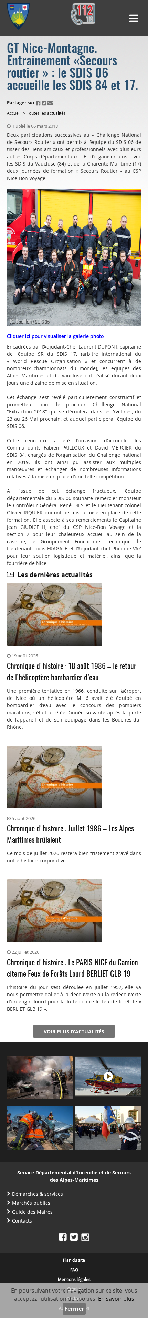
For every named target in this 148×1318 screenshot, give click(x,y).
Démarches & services (37, 1194)
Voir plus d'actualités (74, 1031)
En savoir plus (116, 1299)
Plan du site (74, 1260)
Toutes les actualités (46, 113)
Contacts (22, 1220)
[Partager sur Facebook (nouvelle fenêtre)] (38, 103)
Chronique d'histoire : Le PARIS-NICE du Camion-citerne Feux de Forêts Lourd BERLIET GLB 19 (73, 968)
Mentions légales (74, 1279)
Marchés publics (31, 1203)
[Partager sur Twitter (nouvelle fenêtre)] (44, 103)
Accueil (14, 113)
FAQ (74, 1269)
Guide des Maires (32, 1211)
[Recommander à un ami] (50, 103)
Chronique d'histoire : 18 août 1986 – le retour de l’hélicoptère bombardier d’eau (71, 672)
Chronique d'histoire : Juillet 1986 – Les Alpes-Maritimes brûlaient (71, 834)
